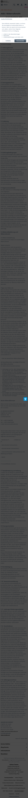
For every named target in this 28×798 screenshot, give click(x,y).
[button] (25, 399)
